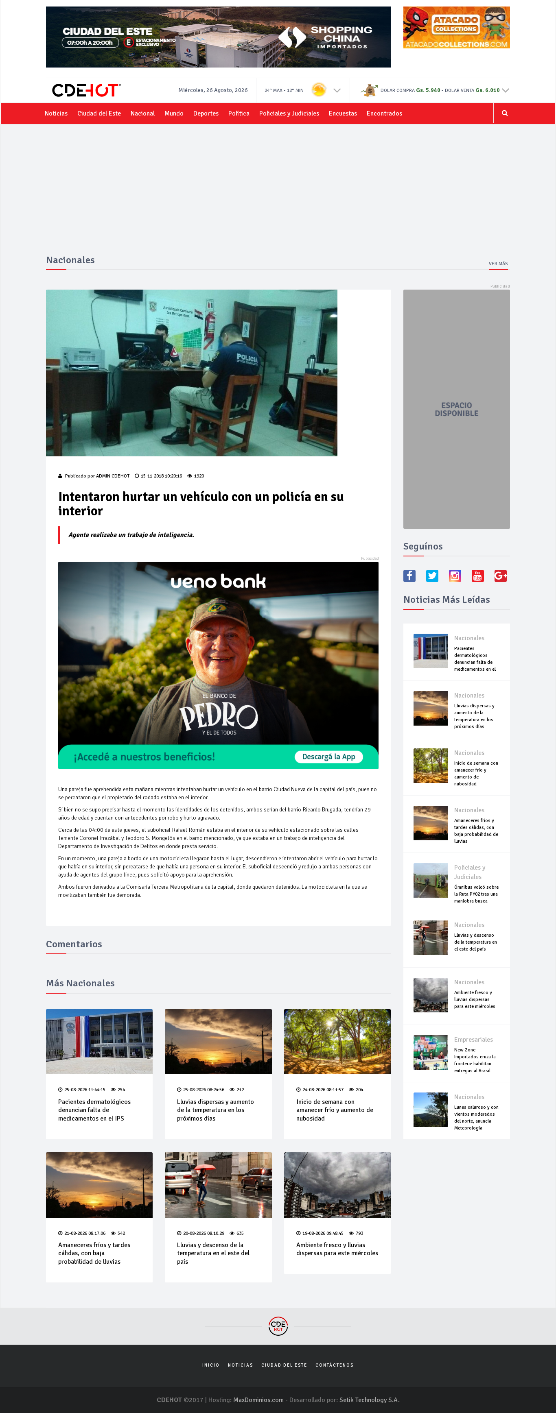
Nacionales (469, 638)
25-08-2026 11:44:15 (84, 1090)
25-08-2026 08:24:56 (203, 1090)
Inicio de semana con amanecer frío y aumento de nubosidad (334, 1110)
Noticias (56, 113)
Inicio (211, 1365)
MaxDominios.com (258, 1400)
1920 (199, 476)
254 (121, 1090)
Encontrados (384, 113)
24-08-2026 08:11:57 (323, 1090)
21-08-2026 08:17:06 (84, 1233)
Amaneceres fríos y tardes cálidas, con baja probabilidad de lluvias (94, 1253)
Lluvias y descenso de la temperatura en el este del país (213, 1253)
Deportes (206, 113)
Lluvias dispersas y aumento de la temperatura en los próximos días (215, 1110)
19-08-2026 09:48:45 (323, 1233)
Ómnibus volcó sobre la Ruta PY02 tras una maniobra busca (476, 894)
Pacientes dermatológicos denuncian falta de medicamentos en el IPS (94, 1110)
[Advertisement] (278, 194)
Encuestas (343, 113)
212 (240, 1090)
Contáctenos (334, 1365)
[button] (337, 90)
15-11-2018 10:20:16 (161, 476)
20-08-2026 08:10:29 (203, 1233)
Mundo (174, 113)
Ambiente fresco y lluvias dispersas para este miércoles (337, 1249)
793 (359, 1233)
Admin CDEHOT (112, 476)
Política (239, 113)
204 (359, 1090)
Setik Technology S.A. (369, 1400)
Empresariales (473, 1040)
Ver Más (498, 264)
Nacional (143, 113)
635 (240, 1233)
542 (121, 1233)
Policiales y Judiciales (289, 113)
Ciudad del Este (99, 113)
